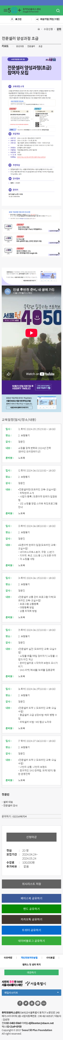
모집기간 (13, 854)
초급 (40, 46)
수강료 (13, 863)
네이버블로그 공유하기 (31, 941)
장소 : (9, 435)
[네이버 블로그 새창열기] (43, 1003)
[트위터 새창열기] (26, 1003)
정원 (13, 851)
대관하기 (31, 972)
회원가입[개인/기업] (50, 19)
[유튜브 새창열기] (31, 1003)
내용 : (9, 448)
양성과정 (20, 46)
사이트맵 (50, 957)
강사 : (9, 441)
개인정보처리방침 (29, 957)
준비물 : (10, 458)
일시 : (9, 429)
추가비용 (13, 867)
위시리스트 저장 (31, 884)
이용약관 (8, 957)
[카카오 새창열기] (37, 1003)
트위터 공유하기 (31, 930)
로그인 (18, 19)
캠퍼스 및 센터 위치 (31, 964)
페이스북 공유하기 (31, 898)
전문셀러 (31, 46)
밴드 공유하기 (31, 909)
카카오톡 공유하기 (31, 919)
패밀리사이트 (17, 993)
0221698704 (20, 816)
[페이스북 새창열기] (20, 1003)
